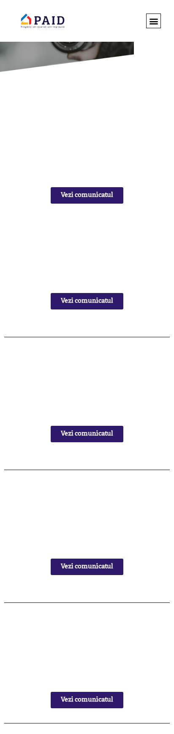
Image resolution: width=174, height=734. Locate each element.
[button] (153, 20)
